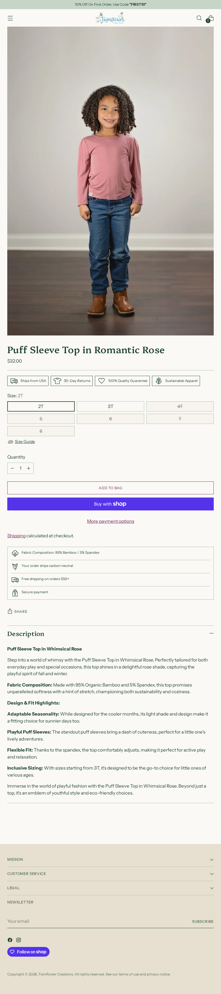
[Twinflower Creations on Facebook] (10, 941)
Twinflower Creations (55, 974)
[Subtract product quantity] (12, 468)
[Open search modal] (199, 17)
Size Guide (25, 441)
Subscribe (203, 921)
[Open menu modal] (10, 17)
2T (41, 406)
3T (110, 406)
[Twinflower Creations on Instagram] (19, 941)
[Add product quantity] (28, 468)
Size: (15, 395)
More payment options (110, 521)
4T (180, 406)
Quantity (16, 457)
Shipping (16, 535)
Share (20, 611)
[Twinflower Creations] (110, 17)
